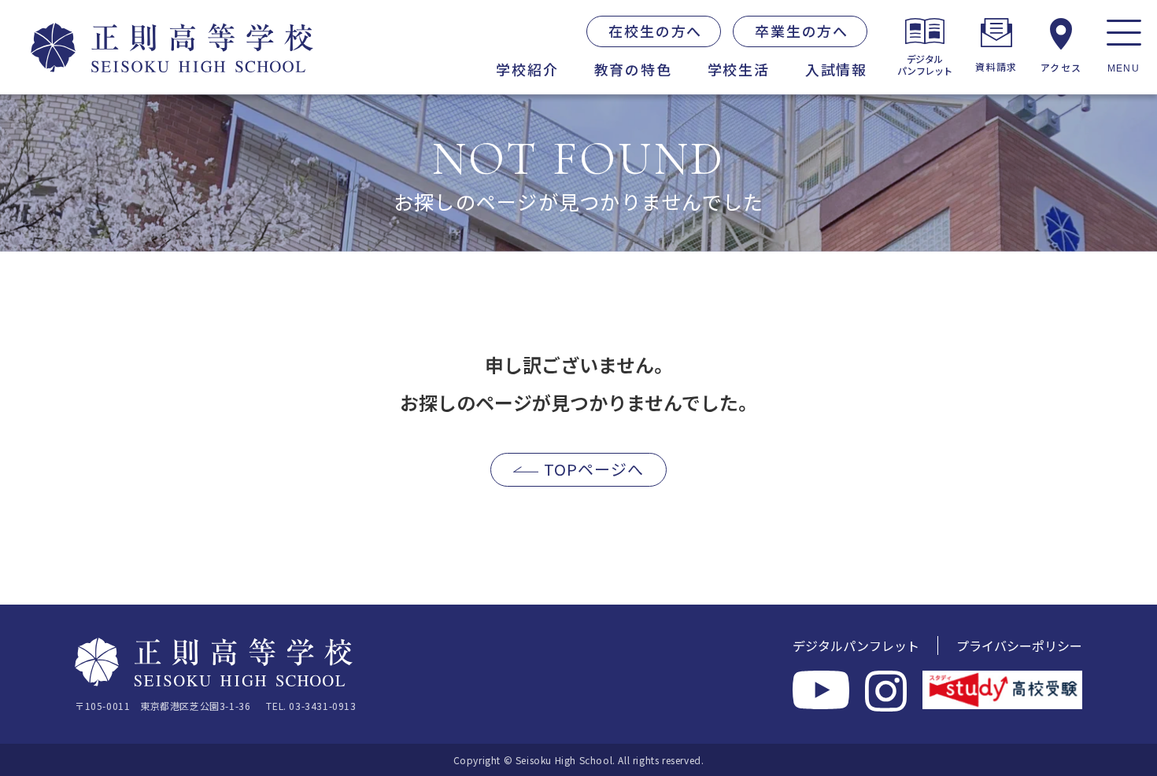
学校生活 (739, 69)
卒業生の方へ (801, 30)
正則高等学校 (105, 41)
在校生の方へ (655, 30)
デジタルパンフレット (856, 645)
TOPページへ (594, 469)
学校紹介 (527, 69)
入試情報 (836, 69)
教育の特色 (633, 69)
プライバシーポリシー (1019, 645)
